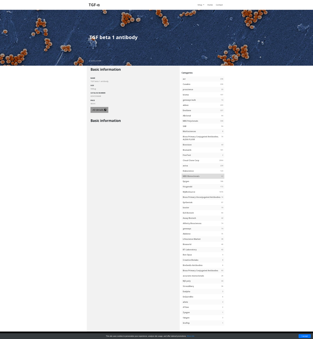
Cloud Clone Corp (191, 160)
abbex (186, 105)
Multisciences (189, 131)
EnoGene (187, 110)
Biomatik (187, 150)
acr (184, 79)
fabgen (186, 317)
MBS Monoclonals (191, 176)
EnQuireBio (188, 297)
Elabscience (188, 171)
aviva (185, 165)
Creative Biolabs (190, 260)
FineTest (187, 155)
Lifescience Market (192, 239)
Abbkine (186, 234)
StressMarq (188, 286)
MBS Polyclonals (190, 121)
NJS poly (187, 281)
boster (186, 207)
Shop (200, 5)
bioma (186, 94)
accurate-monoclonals (193, 276)
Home (210, 5)
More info (190, 336)
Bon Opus (187, 254)
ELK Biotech (188, 213)
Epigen (186, 181)
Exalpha (186, 291)
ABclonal (187, 115)
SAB (184, 126)
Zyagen (186, 312)
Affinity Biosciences (192, 223)
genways (187, 228)
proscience (188, 89)
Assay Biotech (189, 218)
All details (98, 109)
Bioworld (187, 244)
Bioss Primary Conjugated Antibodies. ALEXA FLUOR (201, 138)
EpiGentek (187, 202)
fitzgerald (187, 186)
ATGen (186, 307)
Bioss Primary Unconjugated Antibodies (201, 197)
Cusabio (186, 84)
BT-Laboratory (190, 249)
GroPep (186, 323)
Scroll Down (95, 61)
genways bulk (189, 100)
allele (185, 302)
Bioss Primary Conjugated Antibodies (200, 270)
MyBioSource (189, 192)
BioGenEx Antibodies (192, 265)
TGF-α (94, 4)
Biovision (187, 144)
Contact (219, 5)
